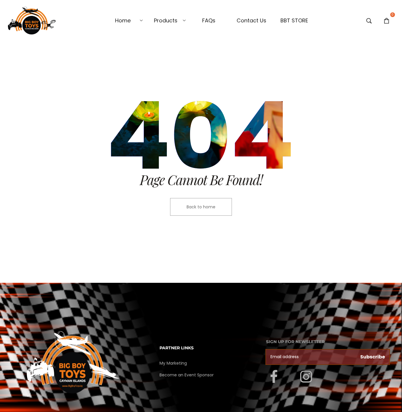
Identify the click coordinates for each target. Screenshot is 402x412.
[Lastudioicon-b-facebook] (274, 377)
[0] (386, 20)
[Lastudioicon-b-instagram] (306, 377)
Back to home (201, 207)
